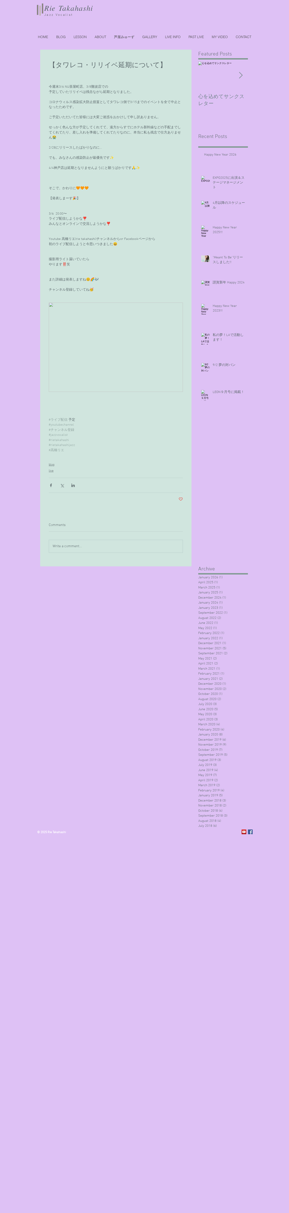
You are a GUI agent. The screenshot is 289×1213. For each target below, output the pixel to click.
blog (51, 465)
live (51, 471)
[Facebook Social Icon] (250, 831)
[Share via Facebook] (51, 485)
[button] (196, 37)
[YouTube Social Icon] (244, 831)
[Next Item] (241, 75)
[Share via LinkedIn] (73, 485)
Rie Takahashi (68, 8)
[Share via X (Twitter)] (62, 485)
